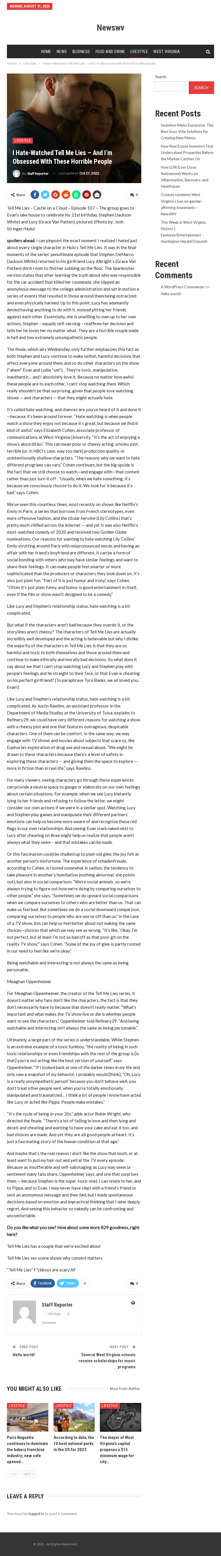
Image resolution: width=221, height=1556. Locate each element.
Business (81, 51)
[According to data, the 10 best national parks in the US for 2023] (74, 1417)
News (62, 51)
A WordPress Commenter (182, 287)
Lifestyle (139, 51)
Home (46, 51)
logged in (36, 1513)
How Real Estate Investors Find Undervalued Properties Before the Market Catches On (187, 152)
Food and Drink (110, 51)
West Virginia (166, 51)
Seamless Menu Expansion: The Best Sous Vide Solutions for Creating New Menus (187, 131)
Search (160, 76)
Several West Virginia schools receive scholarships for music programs (107, 1360)
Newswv (110, 27)
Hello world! (24, 1354)
